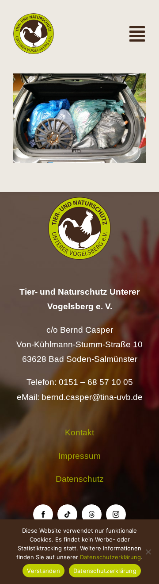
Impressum (79, 456)
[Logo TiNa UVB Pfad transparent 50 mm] (33, 17)
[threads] (92, 514)
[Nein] (148, 551)
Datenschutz (80, 479)
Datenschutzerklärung (110, 557)
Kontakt (79, 432)
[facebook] (43, 514)
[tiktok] (67, 514)
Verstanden (43, 570)
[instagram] (116, 514)
